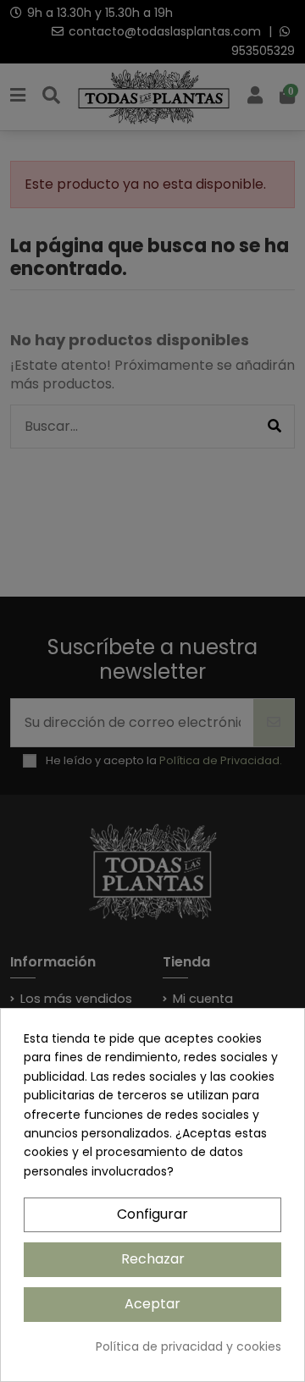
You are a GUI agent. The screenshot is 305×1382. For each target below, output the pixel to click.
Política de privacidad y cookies (188, 1346)
